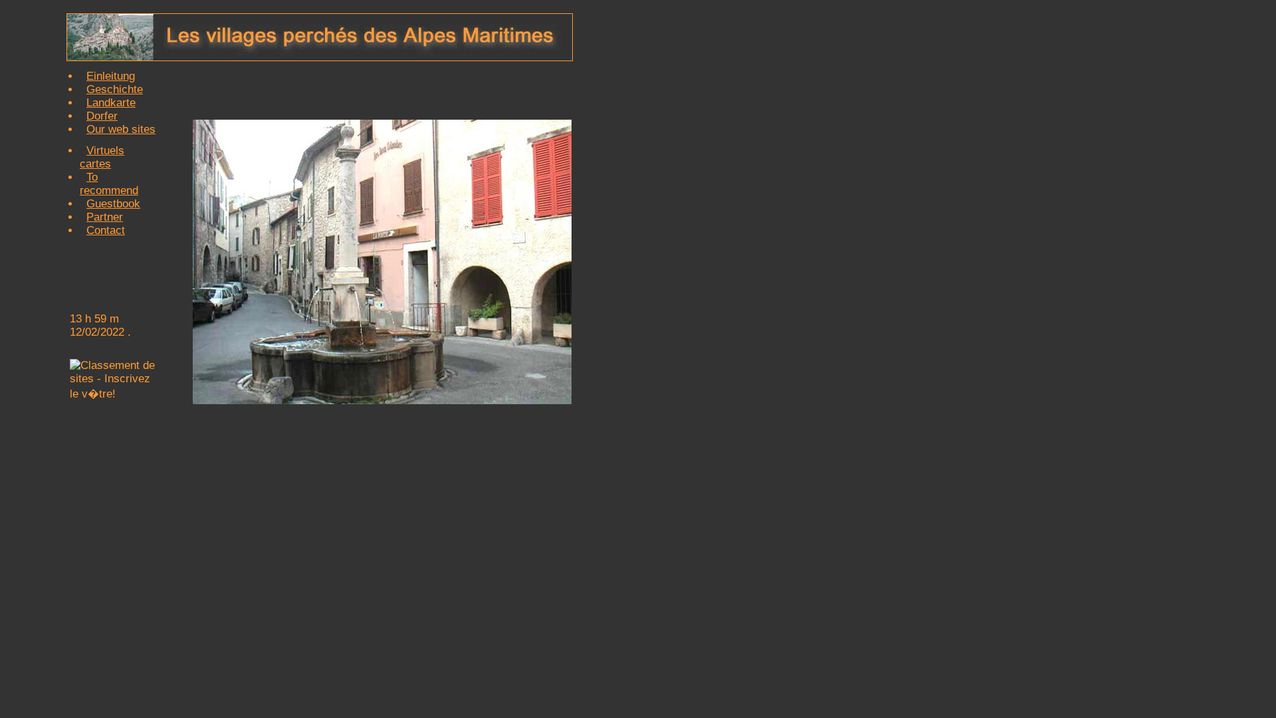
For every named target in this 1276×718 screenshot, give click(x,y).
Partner (104, 217)
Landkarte (111, 102)
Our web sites (121, 129)
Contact (105, 230)
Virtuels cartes (102, 157)
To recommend (109, 184)
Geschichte (114, 89)
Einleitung (110, 76)
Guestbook (113, 203)
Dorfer (102, 116)
